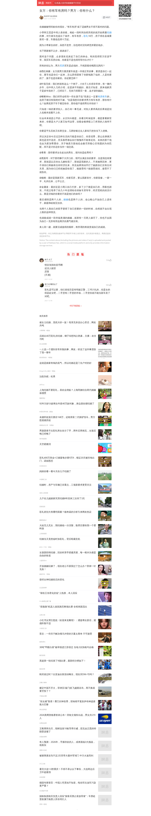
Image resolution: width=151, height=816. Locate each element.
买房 (62, 65)
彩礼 (86, 35)
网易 (41, 3)
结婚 (109, 32)
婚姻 (65, 199)
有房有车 (102, 96)
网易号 (48, 3)
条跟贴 (75, 305)
